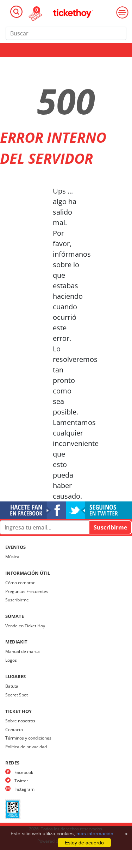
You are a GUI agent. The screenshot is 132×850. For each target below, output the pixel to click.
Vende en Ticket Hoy (25, 626)
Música (12, 557)
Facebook (23, 772)
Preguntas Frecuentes (26, 591)
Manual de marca (22, 651)
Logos (11, 660)
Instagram (24, 789)
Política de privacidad (26, 747)
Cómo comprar (20, 583)
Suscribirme (17, 600)
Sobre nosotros (20, 721)
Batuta (11, 686)
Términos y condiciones (28, 738)
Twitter (21, 781)
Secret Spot (16, 695)
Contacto (14, 730)
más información (94, 833)
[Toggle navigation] (16, 12)
